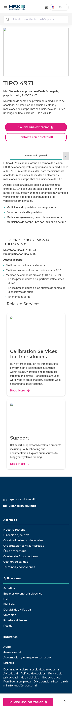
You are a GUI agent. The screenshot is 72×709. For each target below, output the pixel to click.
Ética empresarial (15, 551)
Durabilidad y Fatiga (17, 609)
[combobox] (36, 19)
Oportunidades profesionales (23, 540)
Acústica (9, 588)
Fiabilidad (10, 604)
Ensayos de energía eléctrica (22, 593)
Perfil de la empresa (17, 681)
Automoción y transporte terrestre (27, 657)
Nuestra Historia (14, 529)
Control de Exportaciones (20, 556)
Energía (8, 662)
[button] (65, 156)
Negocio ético (51, 677)
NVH (6, 599)
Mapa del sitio (29, 677)
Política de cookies (33, 673)
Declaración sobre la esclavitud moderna (31, 669)
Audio (7, 646)
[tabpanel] (36, 197)
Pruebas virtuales (15, 620)
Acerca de (10, 519)
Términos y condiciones (19, 567)
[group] (36, 193)
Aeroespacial (12, 652)
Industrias (10, 637)
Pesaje (8, 625)
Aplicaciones (12, 578)
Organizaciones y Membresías (23, 545)
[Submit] (7, 19)
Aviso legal (10, 673)
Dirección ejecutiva (16, 535)
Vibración (9, 615)
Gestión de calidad (15, 561)
